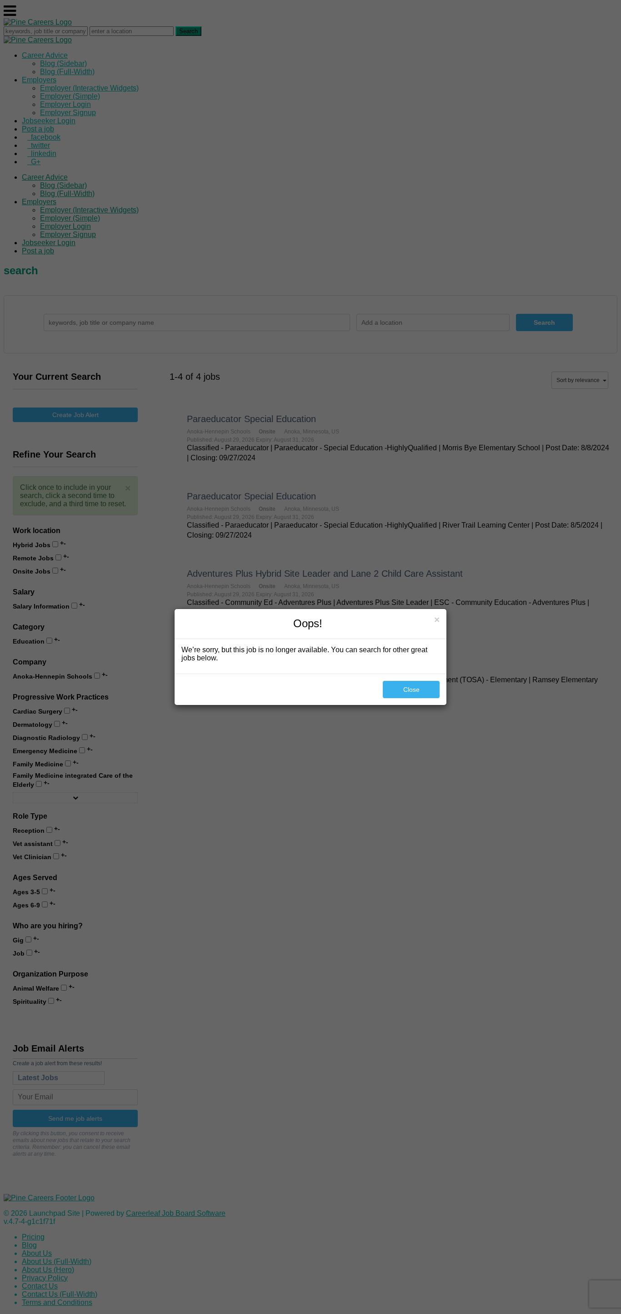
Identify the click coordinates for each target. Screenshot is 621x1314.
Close (411, 689)
